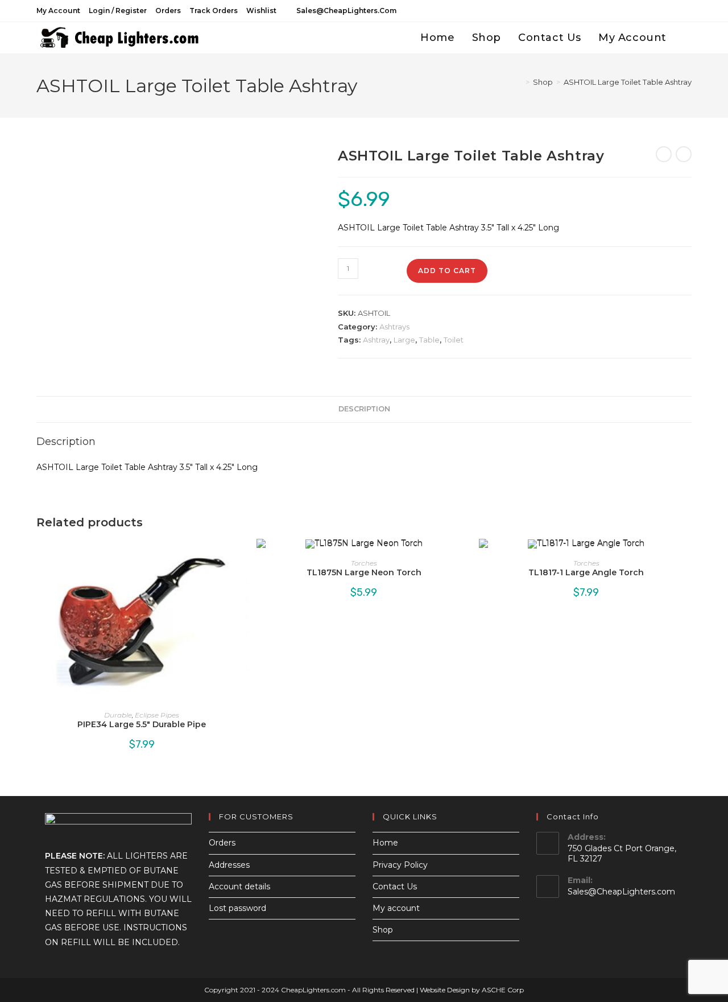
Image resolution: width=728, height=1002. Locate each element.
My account (58, 10)
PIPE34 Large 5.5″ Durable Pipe (141, 724)
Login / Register (118, 10)
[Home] (519, 81)
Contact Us (395, 886)
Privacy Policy (400, 865)
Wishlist (261, 10)
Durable (118, 715)
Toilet (454, 339)
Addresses (229, 865)
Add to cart (447, 270)
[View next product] (684, 154)
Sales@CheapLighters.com (621, 891)
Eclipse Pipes (157, 715)
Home (385, 843)
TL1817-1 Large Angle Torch (586, 572)
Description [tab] (364, 409)
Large (404, 339)
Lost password (237, 908)
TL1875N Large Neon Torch (364, 572)
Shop (383, 930)
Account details (239, 886)
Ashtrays (394, 326)
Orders (168, 10)
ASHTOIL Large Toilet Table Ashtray (628, 81)
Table (429, 339)
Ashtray (376, 339)
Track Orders (213, 10)
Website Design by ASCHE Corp (472, 989)
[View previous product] (664, 154)
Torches (364, 563)
